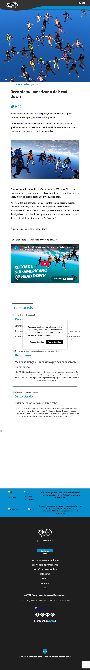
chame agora (46, 551)
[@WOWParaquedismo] (77, 3)
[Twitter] (12, 105)
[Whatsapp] (19, 105)
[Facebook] (16, 105)
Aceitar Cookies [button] (54, 342)
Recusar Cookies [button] (37, 342)
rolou (21, 124)
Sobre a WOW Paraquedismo (45, 560)
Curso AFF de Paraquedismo (45, 569)
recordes (41, 118)
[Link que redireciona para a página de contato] (45, 459)
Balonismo (45, 574)
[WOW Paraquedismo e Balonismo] (12, 5)
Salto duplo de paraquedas (45, 565)
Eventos (45, 578)
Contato (45, 583)
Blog (45, 588)
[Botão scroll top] (45, 651)
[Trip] (44, 608)
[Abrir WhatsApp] (84, 664)
